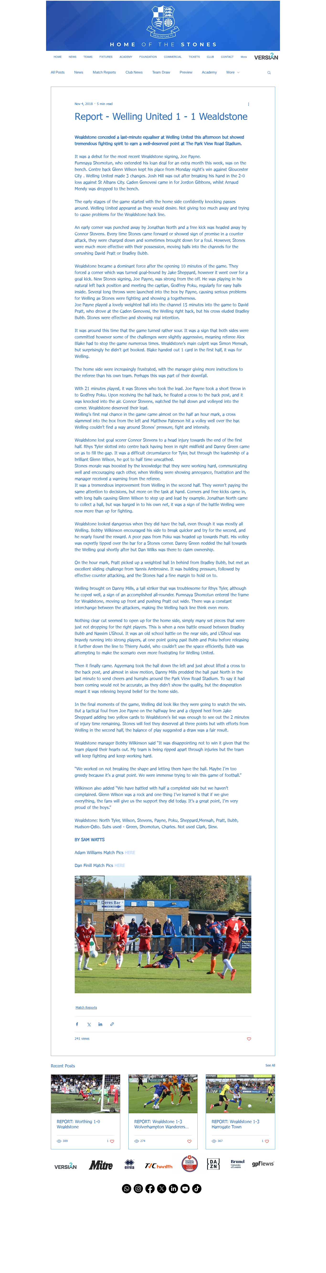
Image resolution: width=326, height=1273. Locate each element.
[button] (72, 57)
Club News (134, 72)
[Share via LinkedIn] (100, 1024)
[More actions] (248, 104)
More (230, 72)
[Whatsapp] (126, 1188)
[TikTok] (196, 1188)
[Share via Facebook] (77, 1024)
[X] (161, 1188)
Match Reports (104, 72)
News (78, 72)
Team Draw (161, 72)
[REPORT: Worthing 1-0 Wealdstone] (85, 1094)
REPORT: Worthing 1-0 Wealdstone (78, 1124)
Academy (209, 72)
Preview (186, 72)
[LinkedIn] (173, 1188)
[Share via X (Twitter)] (88, 1024)
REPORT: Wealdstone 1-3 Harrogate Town (235, 1124)
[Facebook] (150, 1188)
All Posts (58, 72)
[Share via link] (112, 1024)
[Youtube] (185, 1188)
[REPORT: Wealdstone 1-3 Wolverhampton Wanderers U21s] (163, 1094)
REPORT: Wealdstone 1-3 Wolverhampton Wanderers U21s (159, 1125)
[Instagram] (138, 1188)
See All (270, 1065)
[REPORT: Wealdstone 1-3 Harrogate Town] (240, 1094)
